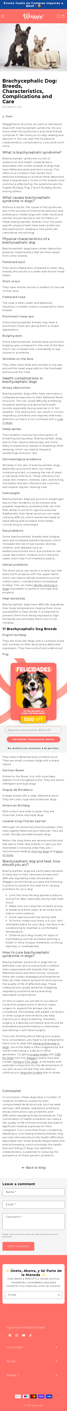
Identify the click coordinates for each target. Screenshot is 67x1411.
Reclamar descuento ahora (33, 739)
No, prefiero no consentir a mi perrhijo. (33, 748)
